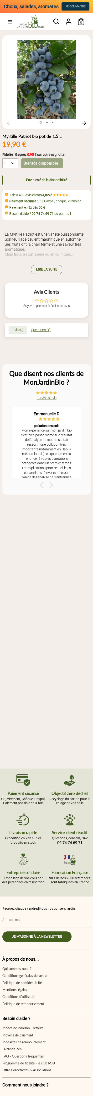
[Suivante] (84, 123)
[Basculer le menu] (10, 22)
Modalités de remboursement (24, 1042)
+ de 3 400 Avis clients (38, 195)
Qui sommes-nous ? (16, 969)
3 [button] (52, 122)
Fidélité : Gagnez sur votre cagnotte (33, 154)
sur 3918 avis (47, 398)
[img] (46, 392)
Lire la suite (46, 269)
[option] (46, 79)
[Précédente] (9, 123)
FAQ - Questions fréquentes (23, 1056)
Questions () (41, 330)
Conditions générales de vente (24, 976)
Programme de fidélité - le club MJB (28, 1063)
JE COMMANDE (75, 6)
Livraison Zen (12, 1049)
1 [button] (41, 122)
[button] (46, 180)
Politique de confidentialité (22, 983)
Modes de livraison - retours (22, 1028)
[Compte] (68, 19)
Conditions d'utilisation (19, 997)
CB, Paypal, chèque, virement (45, 201)
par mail (65, 214)
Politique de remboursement (23, 1004)
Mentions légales (14, 990)
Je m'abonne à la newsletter (37, 936)
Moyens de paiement (17, 1035)
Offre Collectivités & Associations (26, 1070)
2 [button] (47, 122)
